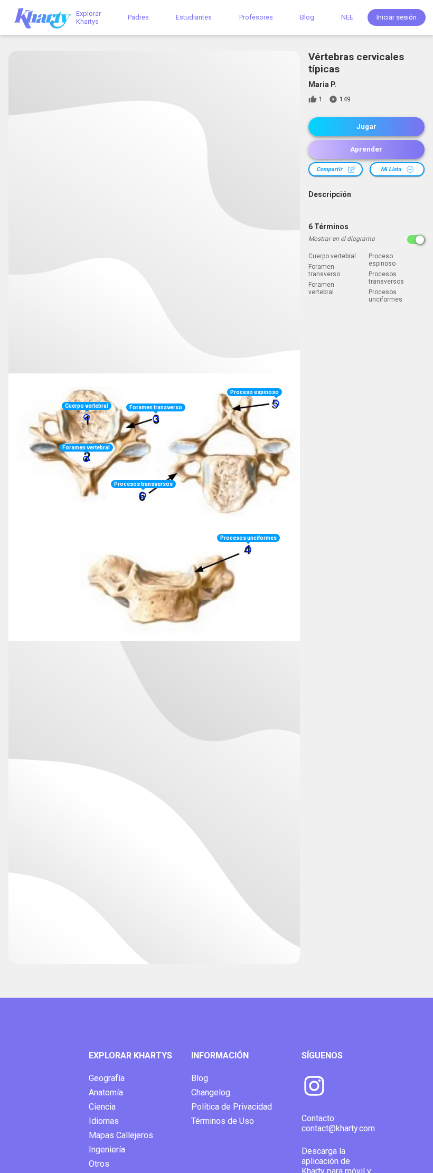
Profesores (256, 17)
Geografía (107, 1078)
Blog (307, 17)
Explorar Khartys (88, 17)
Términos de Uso (222, 1121)
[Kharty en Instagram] (314, 1087)
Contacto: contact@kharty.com (338, 1123)
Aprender (366, 149)
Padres (138, 17)
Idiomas (104, 1121)
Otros (99, 1164)
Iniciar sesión (396, 17)
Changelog (210, 1092)
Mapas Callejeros (121, 1135)
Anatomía (106, 1092)
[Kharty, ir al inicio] (47, 17)
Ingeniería (107, 1149)
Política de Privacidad (231, 1107)
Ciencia (102, 1107)
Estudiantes (194, 17)
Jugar (366, 126)
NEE (347, 17)
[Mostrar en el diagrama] (416, 239)
